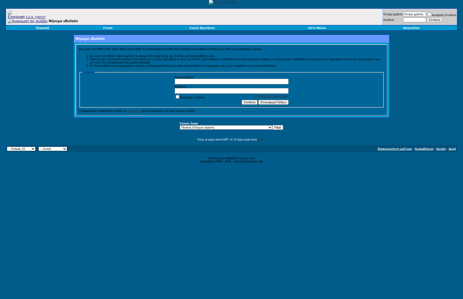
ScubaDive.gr (424, 148)
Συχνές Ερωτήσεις (202, 27)
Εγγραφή (42, 27)
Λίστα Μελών (317, 27)
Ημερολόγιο (411, 27)
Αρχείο (441, 148)
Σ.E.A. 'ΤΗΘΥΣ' (36, 17)
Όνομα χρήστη (392, 14)
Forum (108, 27)
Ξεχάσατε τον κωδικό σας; (272, 95)
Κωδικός (388, 19)
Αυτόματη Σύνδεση (444, 15)
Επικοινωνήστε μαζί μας (395, 148)
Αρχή (452, 148)
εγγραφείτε (134, 110)
